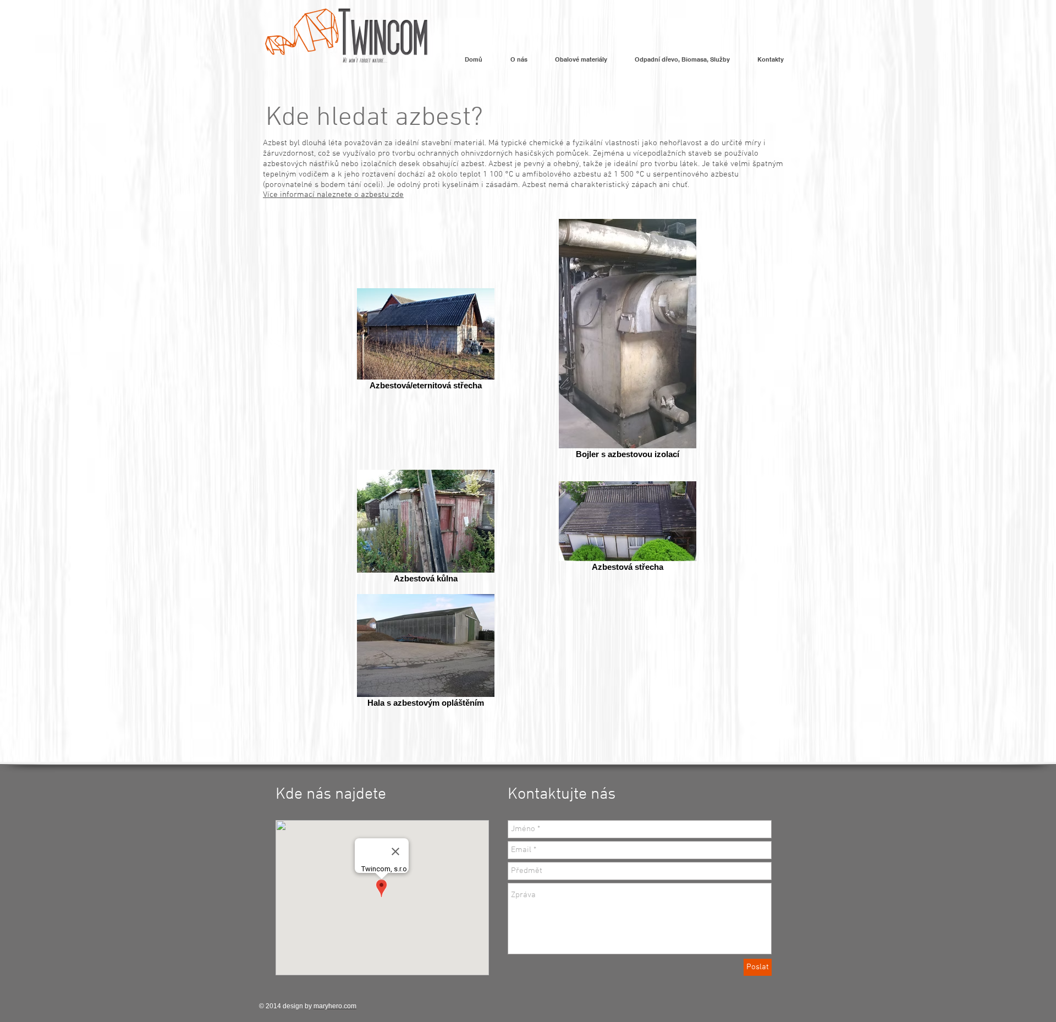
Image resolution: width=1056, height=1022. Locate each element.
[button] (518, 63)
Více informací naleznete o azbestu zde (333, 195)
